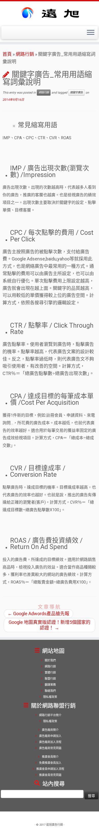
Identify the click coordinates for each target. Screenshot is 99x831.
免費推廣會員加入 (50, 763)
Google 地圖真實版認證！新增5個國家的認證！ (49, 625)
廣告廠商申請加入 (50, 736)
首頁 (7, 54)
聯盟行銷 (50, 678)
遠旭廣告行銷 (54, 824)
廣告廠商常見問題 (50, 748)
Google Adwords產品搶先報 (38, 613)
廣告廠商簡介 (50, 730)
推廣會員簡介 (50, 756)
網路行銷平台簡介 (50, 715)
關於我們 (50, 660)
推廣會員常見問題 (50, 775)
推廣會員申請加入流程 (50, 769)
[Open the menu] (90, 33)
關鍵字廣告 (76, 92)
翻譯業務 (50, 684)
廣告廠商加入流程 (50, 742)
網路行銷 (25, 54)
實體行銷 (50, 672)
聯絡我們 (50, 691)
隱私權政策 (50, 697)
